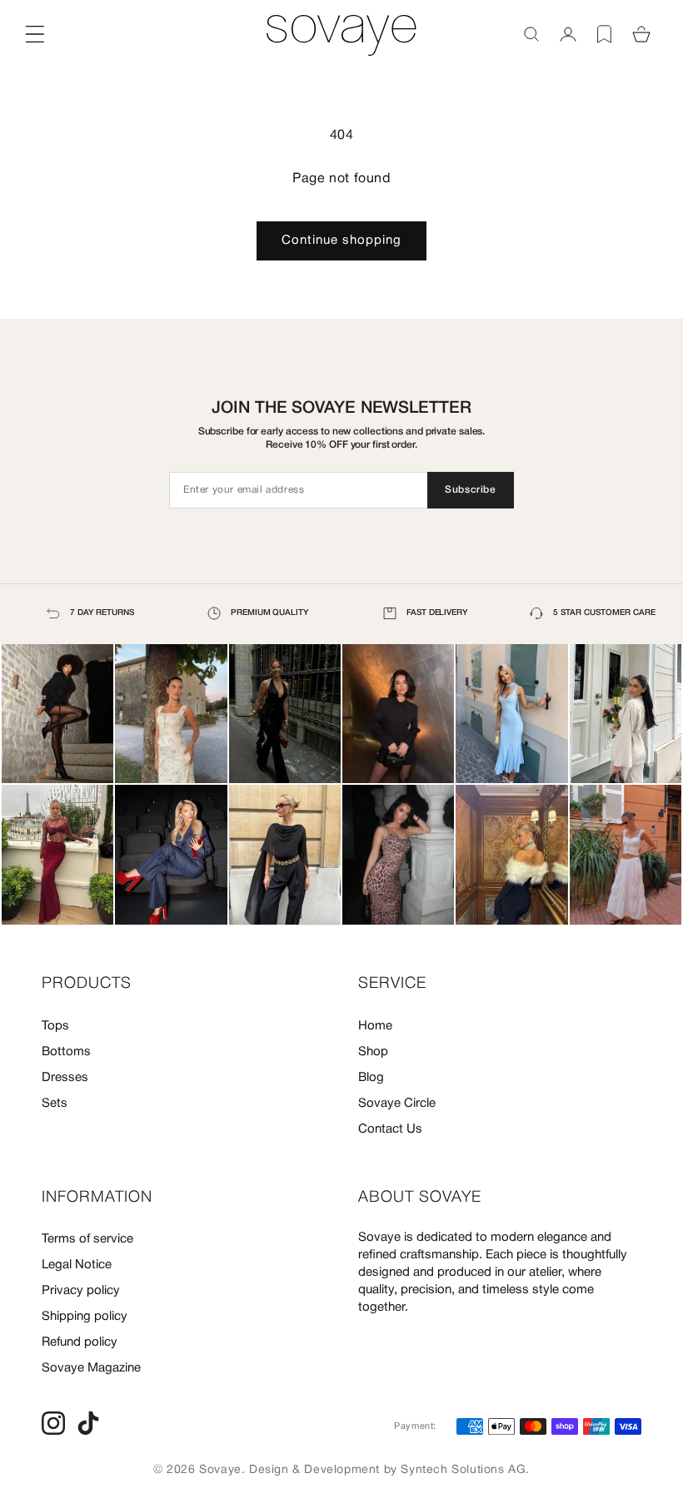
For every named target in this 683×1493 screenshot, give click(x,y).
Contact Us (390, 1129)
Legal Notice (77, 1265)
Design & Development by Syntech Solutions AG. (389, 1470)
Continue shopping (341, 240)
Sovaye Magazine (91, 1368)
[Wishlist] (604, 34)
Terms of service (87, 1239)
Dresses (65, 1078)
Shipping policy (84, 1316)
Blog (371, 1078)
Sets (54, 1103)
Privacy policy (81, 1291)
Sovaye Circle (397, 1103)
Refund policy (79, 1342)
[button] (531, 34)
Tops (55, 1026)
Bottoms (66, 1052)
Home (375, 1026)
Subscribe (470, 489)
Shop (373, 1052)
